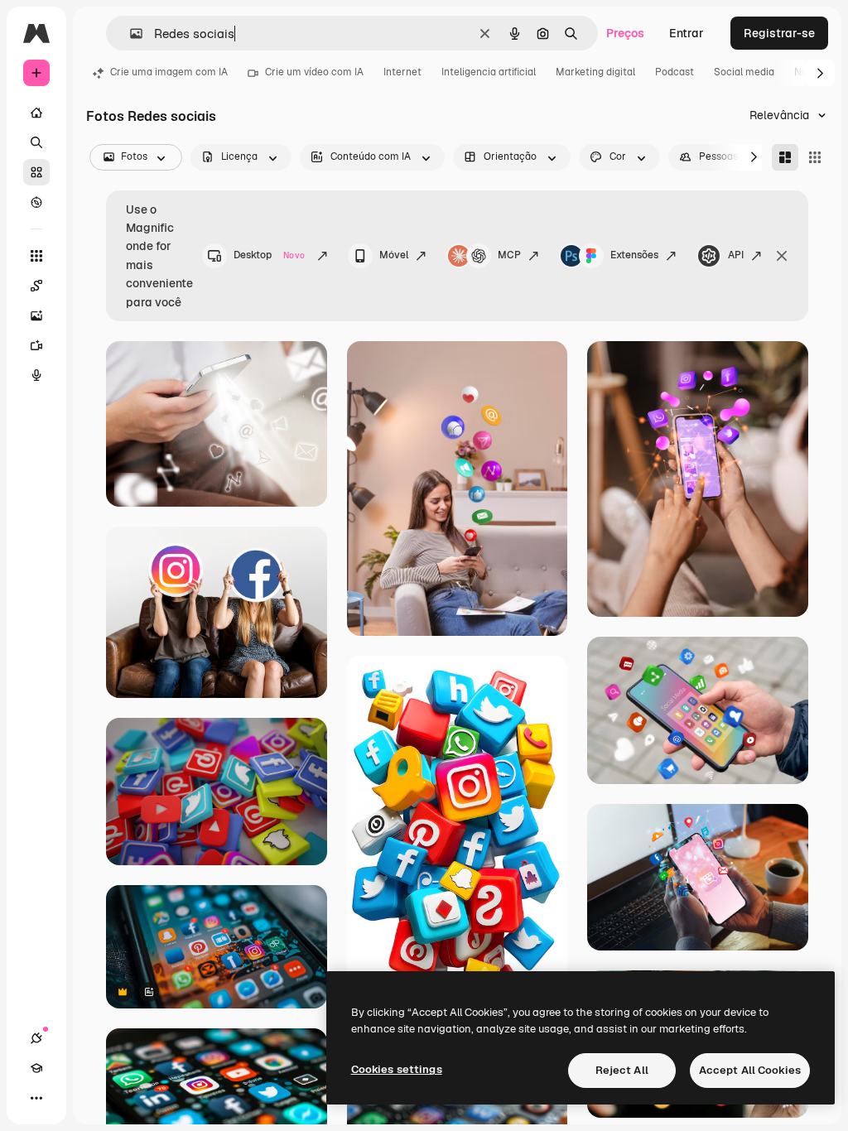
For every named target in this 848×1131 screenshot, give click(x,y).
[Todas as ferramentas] (36, 256)
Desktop (269, 255)
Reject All (621, 1070)
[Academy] (36, 1068)
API (736, 255)
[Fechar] (781, 255)
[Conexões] (36, 1038)
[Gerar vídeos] (36, 345)
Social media (744, 72)
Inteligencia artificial (488, 72)
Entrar (686, 33)
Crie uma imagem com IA (169, 72)
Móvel (393, 255)
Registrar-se (779, 33)
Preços (625, 33)
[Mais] (36, 1098)
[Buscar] (36, 142)
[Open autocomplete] (129, 33)
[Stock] (36, 172)
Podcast (674, 72)
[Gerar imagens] (36, 315)
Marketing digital (595, 72)
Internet (402, 72)
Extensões (634, 255)
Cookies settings (396, 1069)
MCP (509, 255)
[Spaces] (36, 285)
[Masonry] (785, 157)
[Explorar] (36, 202)
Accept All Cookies (750, 1070)
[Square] (815, 157)
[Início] (36, 112)
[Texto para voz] (36, 375)
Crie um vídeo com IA (314, 72)
